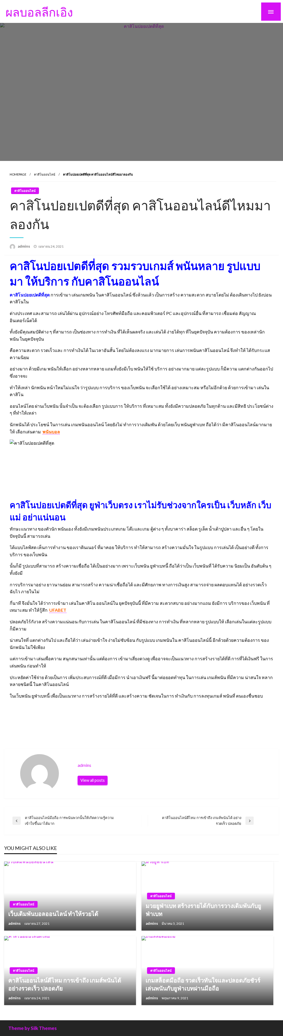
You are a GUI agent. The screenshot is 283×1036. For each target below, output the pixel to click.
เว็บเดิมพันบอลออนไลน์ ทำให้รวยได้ (53, 913)
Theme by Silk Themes (32, 1028)
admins (24, 246)
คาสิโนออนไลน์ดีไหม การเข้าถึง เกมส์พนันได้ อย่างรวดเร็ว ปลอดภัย (64, 984)
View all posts (92, 780)
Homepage (18, 174)
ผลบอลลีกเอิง (39, 12)
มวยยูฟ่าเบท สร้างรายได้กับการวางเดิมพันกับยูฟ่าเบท (203, 909)
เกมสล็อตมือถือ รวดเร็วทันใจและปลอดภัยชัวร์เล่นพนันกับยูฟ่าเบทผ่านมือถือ (203, 984)
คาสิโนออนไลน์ (44, 174)
